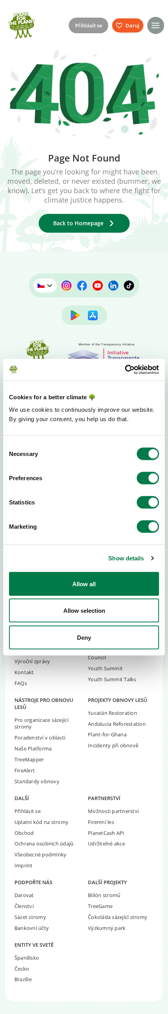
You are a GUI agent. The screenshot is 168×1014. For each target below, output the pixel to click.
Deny (84, 637)
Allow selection (84, 610)
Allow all (84, 583)
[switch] (148, 478)
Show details (126, 558)
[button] (155, 25)
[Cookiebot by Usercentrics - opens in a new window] (125, 369)
